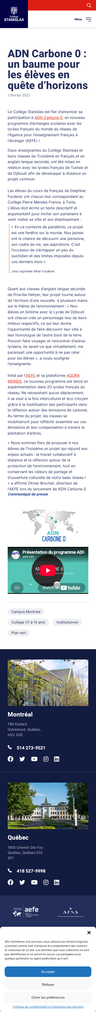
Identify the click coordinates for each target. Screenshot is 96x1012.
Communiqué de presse (28, 494)
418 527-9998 (30, 871)
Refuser (48, 985)
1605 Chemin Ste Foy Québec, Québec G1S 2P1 (25, 852)
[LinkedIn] (56, 759)
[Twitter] (22, 759)
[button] (89, 932)
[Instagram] (45, 759)
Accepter (48, 972)
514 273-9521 (30, 748)
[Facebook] (11, 759)
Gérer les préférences (48, 997)
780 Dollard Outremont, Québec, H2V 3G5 (24, 729)
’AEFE (30, 375)
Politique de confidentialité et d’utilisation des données (48, 1006)
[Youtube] (34, 759)
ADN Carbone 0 (48, 117)
